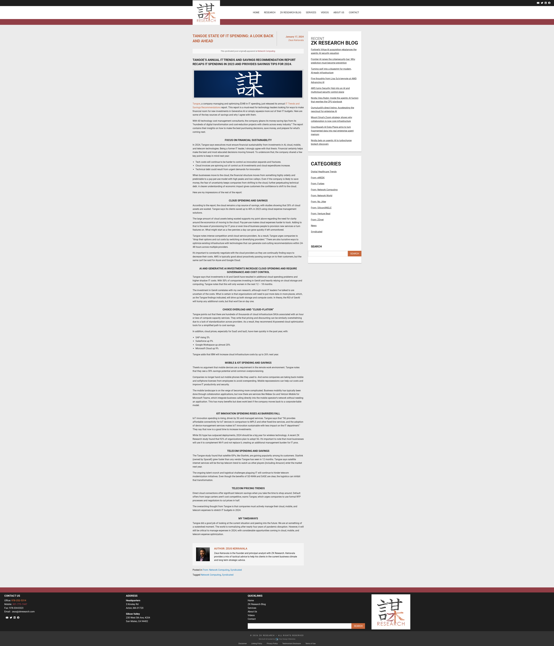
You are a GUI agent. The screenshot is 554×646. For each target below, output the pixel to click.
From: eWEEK (318, 177)
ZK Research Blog (257, 604)
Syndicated (236, 570)
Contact (252, 619)
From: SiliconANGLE (321, 207)
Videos (251, 615)
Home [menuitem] (256, 12)
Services (252, 608)
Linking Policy (256, 644)
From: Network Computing (216, 570)
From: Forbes (317, 183)
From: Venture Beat (320, 213)
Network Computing (266, 51)
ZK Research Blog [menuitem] (290, 12)
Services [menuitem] (311, 12)
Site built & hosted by (277, 639)
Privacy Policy (272, 644)
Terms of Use (310, 644)
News (314, 225)
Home (251, 600)
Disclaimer (242, 644)
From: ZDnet (317, 219)
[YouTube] (538, 3)
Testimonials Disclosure (291, 644)
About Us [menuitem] (338, 12)
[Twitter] (542, 3)
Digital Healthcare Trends (324, 171)
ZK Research (267, 635)
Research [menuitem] (269, 12)
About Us (252, 611)
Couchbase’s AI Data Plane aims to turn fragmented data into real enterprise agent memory (332, 131)
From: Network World (321, 195)
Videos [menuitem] (325, 12)
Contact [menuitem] (354, 12)
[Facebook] (549, 3)
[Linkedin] (546, 3)
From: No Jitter (318, 201)
